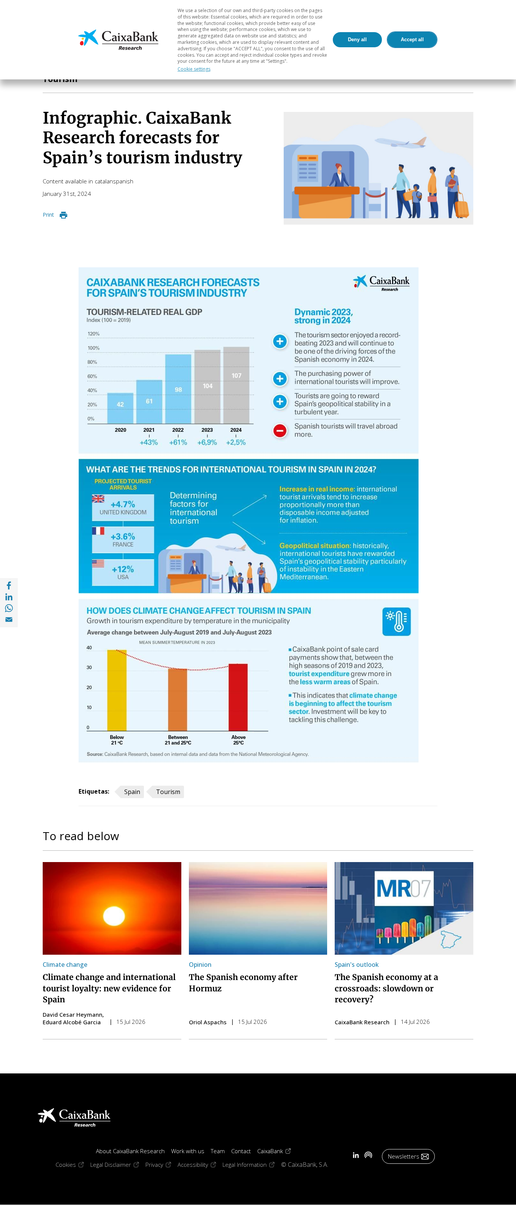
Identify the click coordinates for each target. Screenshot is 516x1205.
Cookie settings (194, 69)
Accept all (412, 39)
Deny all (357, 39)
